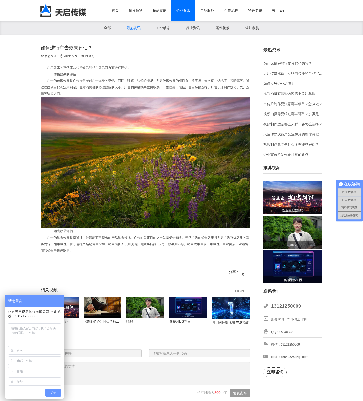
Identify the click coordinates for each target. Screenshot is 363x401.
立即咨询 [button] (275, 372)
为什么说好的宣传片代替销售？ (287, 63)
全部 (107, 28)
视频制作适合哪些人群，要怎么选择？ (292, 124)
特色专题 (255, 10)
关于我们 (279, 10)
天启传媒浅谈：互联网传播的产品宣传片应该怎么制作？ (293, 73)
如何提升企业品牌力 (279, 84)
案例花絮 (222, 28)
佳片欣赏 (252, 28)
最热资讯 (134, 28)
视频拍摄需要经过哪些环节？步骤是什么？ (293, 114)
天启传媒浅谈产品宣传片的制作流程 (291, 134)
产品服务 (207, 10)
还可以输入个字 (212, 393)
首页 (115, 10)
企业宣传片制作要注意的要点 (285, 154)
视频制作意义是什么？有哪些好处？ (291, 144)
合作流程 (231, 10)
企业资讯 (183, 10)
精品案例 (159, 10)
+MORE (239, 291)
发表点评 (240, 393)
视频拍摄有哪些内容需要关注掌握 (289, 94)
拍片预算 (135, 10)
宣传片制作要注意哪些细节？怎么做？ (292, 104)
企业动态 (163, 28)
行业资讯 (193, 28)
